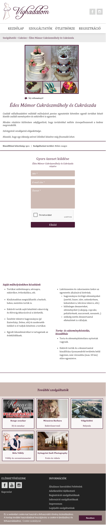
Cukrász (22, 37)
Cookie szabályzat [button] (32, 521)
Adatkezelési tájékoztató (62, 490)
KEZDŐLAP (16, 28)
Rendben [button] (90, 518)
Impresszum (55, 503)
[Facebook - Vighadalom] (92, 11)
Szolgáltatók (9, 37)
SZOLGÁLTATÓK (40, 28)
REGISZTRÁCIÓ (90, 28)
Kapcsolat (6, 491)
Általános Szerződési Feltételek (65, 486)
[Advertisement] (53, 256)
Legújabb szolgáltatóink (61, 508)
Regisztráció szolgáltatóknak (64, 495)
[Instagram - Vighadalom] (99, 11)
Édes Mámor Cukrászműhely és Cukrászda (51, 37)
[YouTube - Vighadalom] (12, 485)
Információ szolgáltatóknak (63, 499)
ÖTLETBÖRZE (65, 28)
